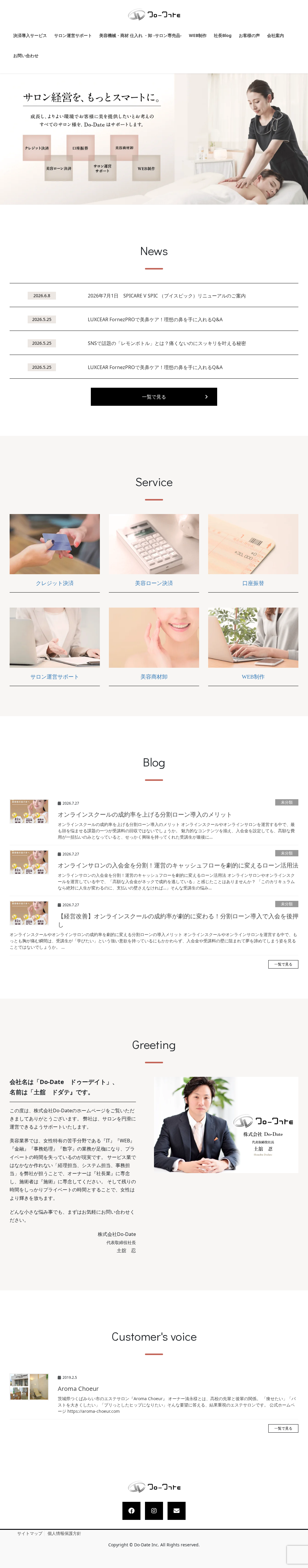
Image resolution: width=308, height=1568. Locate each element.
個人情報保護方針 (64, 1533)
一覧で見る (154, 396)
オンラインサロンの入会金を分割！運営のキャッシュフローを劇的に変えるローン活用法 (178, 865)
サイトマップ (29, 1533)
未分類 (287, 802)
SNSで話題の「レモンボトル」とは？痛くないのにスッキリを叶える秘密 (167, 343)
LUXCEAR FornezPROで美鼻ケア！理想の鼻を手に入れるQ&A (155, 319)
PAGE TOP (298, 1516)
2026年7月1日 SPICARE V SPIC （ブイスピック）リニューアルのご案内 (167, 295)
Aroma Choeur (78, 1389)
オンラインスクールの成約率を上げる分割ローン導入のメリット (145, 814)
